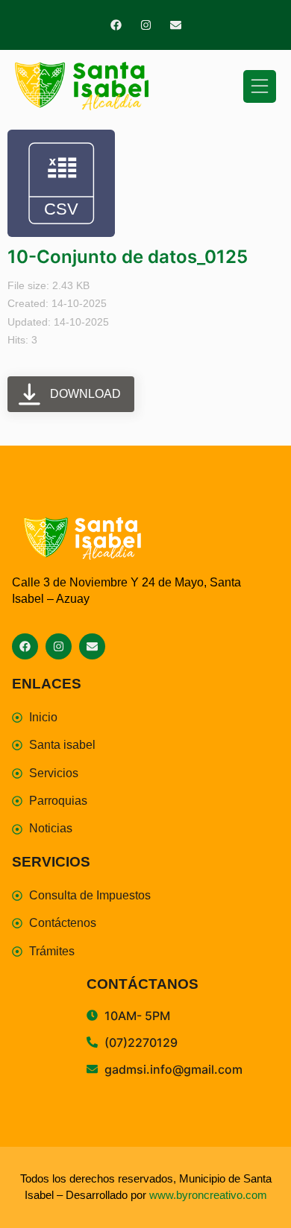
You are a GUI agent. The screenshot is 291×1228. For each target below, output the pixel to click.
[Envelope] (176, 25)
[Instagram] (146, 25)
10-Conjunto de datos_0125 (127, 257)
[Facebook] (116, 25)
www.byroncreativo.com (208, 1195)
